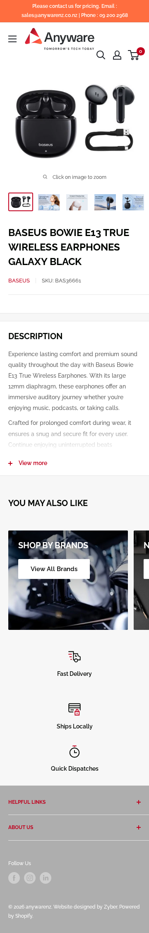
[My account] (117, 55)
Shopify (23, 916)
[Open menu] (12, 39)
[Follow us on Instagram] (30, 878)
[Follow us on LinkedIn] (45, 878)
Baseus (19, 280)
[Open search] (101, 55)
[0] (134, 55)
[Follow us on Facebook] (14, 878)
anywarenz (38, 907)
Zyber (110, 907)
